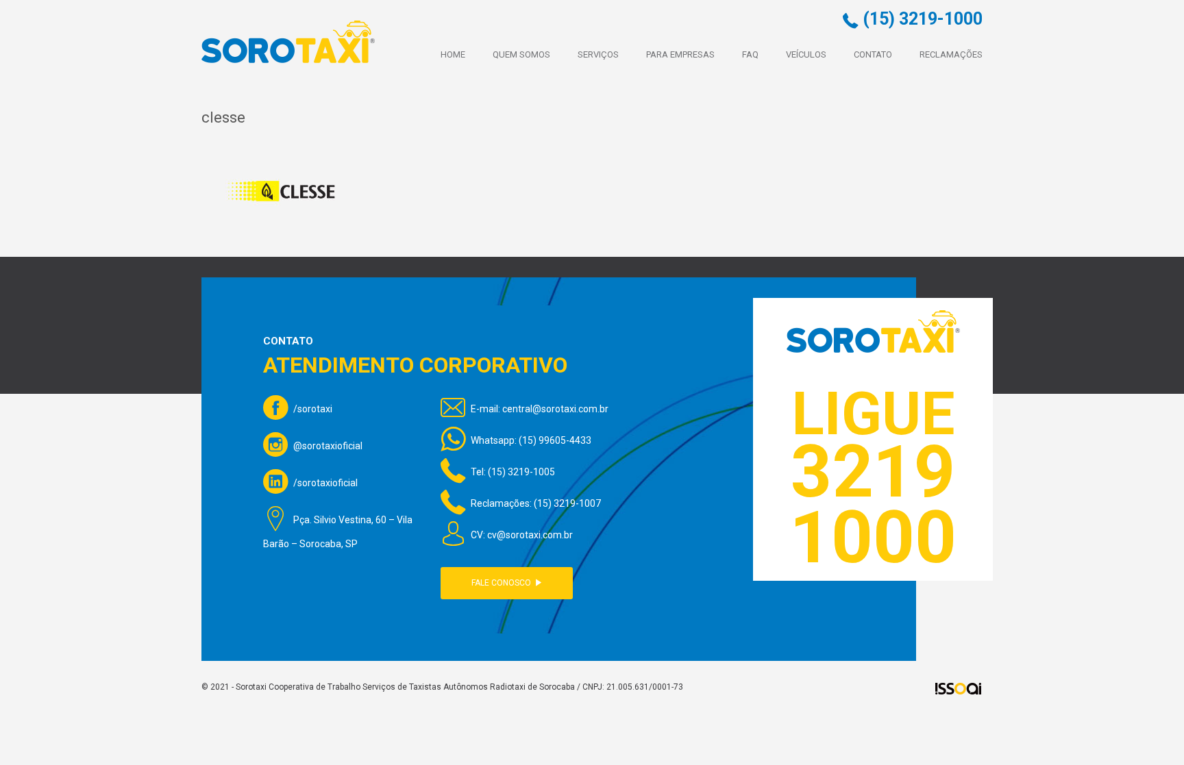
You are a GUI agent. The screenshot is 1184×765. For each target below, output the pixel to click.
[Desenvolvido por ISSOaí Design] (959, 688)
